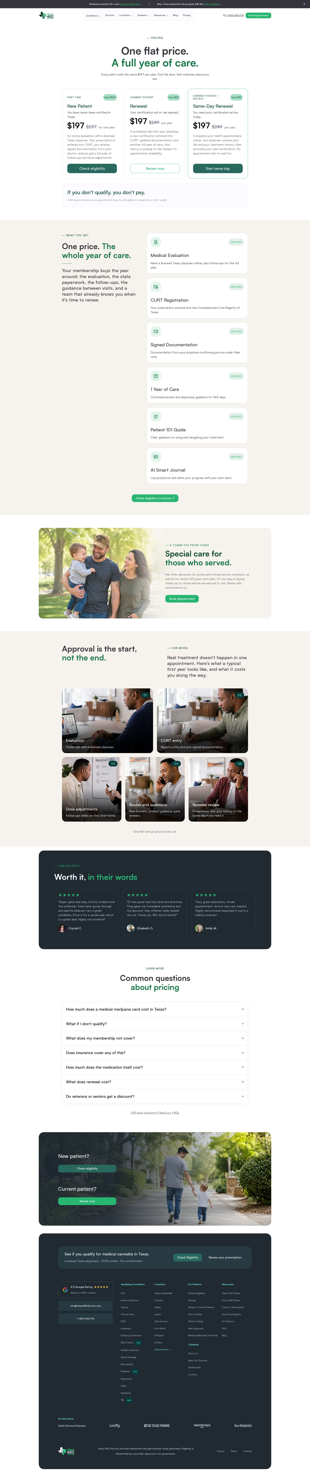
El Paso (158, 1342)
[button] (155, 1009)
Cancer (125, 1307)
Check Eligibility (187, 1257)
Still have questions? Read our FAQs (155, 1112)
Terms (234, 1451)
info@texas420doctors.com (85, 1305)
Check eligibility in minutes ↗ (155, 498)
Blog (175, 15)
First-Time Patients (231, 1314)
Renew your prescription (225, 1257)
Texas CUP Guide (231, 1293)
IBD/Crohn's (130, 1342)
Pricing (186, 15)
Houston (159, 1300)
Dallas (158, 1307)
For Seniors (228, 1321)
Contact (192, 1374)
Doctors (109, 15)
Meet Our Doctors (197, 1360)
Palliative (129, 1371)
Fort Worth (160, 1328)
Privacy (220, 1451)
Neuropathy (127, 1364)
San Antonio (161, 1321)
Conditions (92, 15)
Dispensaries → (163, 1349)
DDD (123, 1321)
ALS (123, 1293)
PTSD (123, 1386)
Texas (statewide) (163, 1293)
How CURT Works (231, 1300)
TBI (126, 1400)
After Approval (195, 1328)
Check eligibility (92, 168)
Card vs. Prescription (233, 1307)
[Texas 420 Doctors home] (46, 15)
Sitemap (247, 1451)
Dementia (126, 1328)
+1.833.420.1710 (235, 15)
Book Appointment (258, 15)
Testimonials (194, 1367)
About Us (193, 1353)
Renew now (155, 168)
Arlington (159, 1335)
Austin (158, 1314)
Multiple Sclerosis (130, 1350)
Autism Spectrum (130, 1300)
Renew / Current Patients (201, 1307)
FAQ (224, 1328)
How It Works (195, 1314)
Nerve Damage (128, 1357)
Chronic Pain (127, 1314)
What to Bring (195, 1321)
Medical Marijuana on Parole (203, 1335)
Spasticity (126, 1393)
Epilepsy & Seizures (131, 1335)
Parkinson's (126, 1378)
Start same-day (218, 168)
